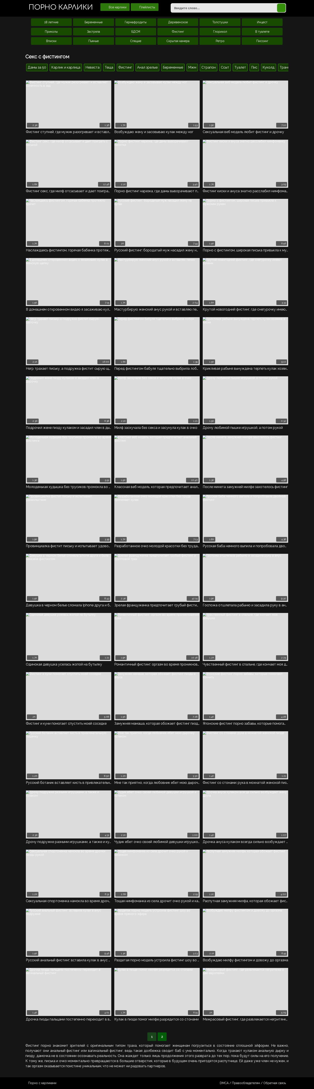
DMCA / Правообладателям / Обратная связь (253, 1083)
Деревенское (178, 22)
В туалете (262, 31)
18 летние (51, 22)
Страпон (208, 67)
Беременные (94, 22)
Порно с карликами (42, 1083)
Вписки (51, 41)
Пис (254, 67)
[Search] (281, 8)
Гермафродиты (136, 22)
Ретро (220, 41)
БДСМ (135, 31)
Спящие (135, 41)
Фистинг (178, 31)
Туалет (240, 67)
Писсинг (262, 41)
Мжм (192, 67)
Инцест (262, 22)
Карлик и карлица (65, 67)
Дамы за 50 (37, 67)
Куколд (268, 67)
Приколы (51, 31)
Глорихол (220, 31)
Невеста (92, 67)
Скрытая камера (177, 41)
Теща (109, 67)
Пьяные (93, 41)
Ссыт (225, 67)
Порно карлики (61, 7)
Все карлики (117, 7)
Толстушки (220, 22)
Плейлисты (146, 7)
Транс (285, 67)
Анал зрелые (147, 67)
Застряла (93, 31)
